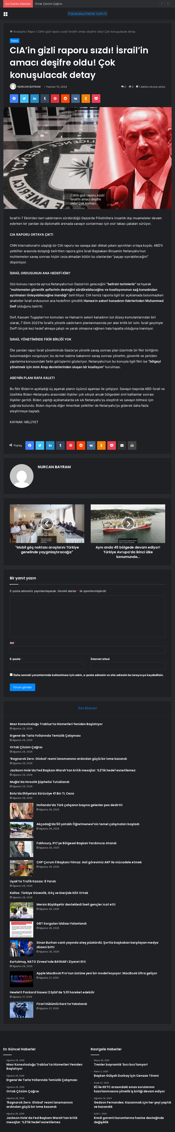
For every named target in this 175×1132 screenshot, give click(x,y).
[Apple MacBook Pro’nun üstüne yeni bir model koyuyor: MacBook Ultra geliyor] (21, 979)
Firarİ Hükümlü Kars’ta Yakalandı (61, 1004)
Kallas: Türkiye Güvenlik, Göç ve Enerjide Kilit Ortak (49, 893)
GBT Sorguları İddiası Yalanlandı (61, 923)
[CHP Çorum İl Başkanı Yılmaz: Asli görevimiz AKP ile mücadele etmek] (21, 868)
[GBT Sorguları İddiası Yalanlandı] (21, 929)
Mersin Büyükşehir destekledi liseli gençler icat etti (75, 904)
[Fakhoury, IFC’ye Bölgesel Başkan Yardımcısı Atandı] (21, 849)
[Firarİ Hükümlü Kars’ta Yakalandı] (21, 1010)
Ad (13, 643)
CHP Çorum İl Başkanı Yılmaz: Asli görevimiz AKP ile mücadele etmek (89, 862)
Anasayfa (18, 31)
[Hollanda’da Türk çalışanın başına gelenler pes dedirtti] (21, 811)
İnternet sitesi (100, 659)
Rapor (31, 31)
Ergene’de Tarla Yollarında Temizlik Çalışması (45, 735)
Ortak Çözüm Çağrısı (48, 3)
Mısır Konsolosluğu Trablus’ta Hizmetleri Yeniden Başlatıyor (56, 724)
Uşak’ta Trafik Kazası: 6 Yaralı (33, 881)
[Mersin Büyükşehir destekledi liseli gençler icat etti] (21, 910)
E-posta (16, 659)
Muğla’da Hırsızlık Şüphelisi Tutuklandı (39, 782)
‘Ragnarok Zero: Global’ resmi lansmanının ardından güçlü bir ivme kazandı (68, 759)
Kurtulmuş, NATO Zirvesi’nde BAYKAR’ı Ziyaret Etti (48, 962)
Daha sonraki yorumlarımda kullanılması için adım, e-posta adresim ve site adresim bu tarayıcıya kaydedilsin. (88, 675)
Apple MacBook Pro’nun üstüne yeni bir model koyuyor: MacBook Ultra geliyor (96, 973)
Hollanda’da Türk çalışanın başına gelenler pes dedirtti (79, 805)
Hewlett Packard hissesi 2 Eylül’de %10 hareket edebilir (52, 992)
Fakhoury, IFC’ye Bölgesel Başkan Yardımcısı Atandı (76, 843)
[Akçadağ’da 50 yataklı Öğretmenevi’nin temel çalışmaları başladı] (21, 830)
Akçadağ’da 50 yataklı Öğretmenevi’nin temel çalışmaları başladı (87, 824)
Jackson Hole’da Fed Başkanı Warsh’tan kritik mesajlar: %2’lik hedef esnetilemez (73, 770)
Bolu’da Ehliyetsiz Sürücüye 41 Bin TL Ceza (42, 793)
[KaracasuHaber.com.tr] (87, 13)
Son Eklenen (87, 708)
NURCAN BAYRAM (29, 86)
